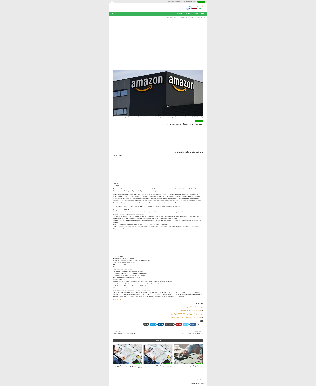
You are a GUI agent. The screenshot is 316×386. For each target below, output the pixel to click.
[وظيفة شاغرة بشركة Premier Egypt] (188, 354)
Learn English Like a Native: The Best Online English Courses (181, 1)
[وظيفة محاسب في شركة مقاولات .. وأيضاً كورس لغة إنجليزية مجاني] (127, 354)
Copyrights (195, 379)
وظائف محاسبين (199, 121)
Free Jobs (180, 13)
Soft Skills (188, 13)
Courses (196, 13)
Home (202, 13)
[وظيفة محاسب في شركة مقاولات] (158, 354)
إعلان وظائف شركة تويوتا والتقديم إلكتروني (192, 333)
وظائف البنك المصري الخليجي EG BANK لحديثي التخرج (186, 314)
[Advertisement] (158, 30)
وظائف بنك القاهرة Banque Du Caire (191, 310)
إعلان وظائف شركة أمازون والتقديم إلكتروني (124, 333)
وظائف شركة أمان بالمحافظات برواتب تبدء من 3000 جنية (186, 317)
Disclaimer (202, 379)
